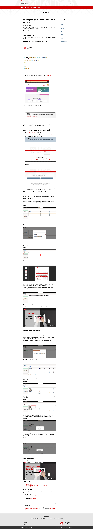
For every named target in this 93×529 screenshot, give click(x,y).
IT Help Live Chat (33, 498)
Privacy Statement (57, 527)
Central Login (49, 75)
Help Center (24, 3)
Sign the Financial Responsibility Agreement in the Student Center (36, 485)
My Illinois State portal (33, 72)
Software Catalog (37, 518)
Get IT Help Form (41, 497)
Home (22, 7)
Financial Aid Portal (28, 484)
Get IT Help (27, 7)
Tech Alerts (39, 7)
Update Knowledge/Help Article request (31, 508)
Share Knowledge (33, 7)
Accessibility (43, 518)
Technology (31, 518)
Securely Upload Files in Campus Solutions (32, 486)
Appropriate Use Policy (64, 527)
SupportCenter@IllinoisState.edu (35, 495)
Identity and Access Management (58, 518)
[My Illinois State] (71, 1)
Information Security (49, 518)
